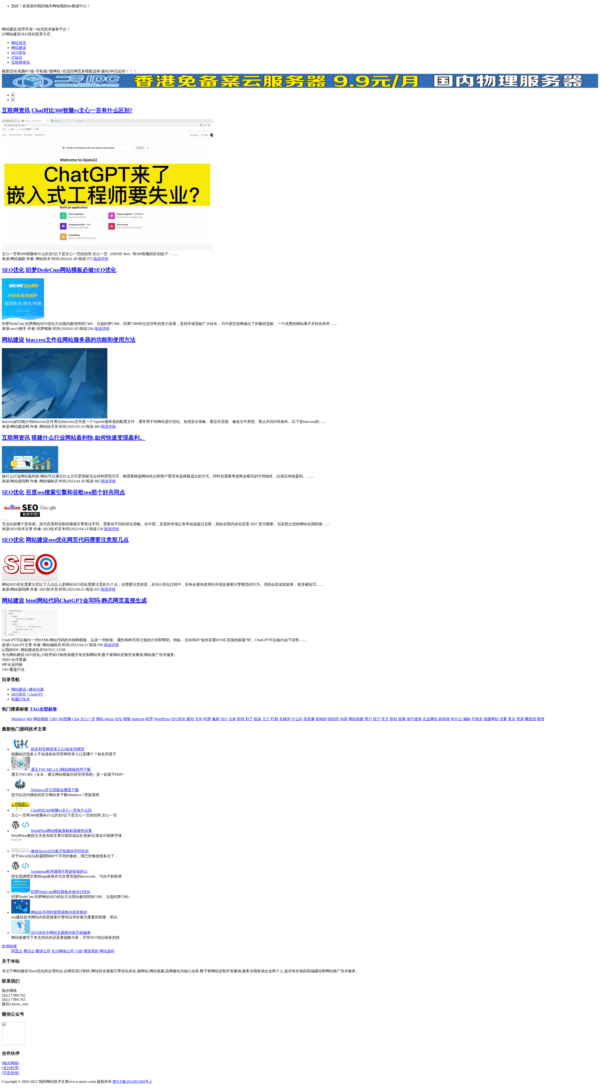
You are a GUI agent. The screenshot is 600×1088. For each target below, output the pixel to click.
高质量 (309, 719)
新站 (393, 719)
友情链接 (9, 946)
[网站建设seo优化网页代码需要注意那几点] (30, 580)
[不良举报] (10, 1073)
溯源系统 (90, 951)
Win (29, 719)
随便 (540, 719)
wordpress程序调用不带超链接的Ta (59, 871)
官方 (385, 719)
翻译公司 (43, 951)
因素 (402, 719)
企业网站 (430, 719)
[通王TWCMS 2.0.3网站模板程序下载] (21, 769)
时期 (207, 719)
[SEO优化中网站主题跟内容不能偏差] (21, 933)
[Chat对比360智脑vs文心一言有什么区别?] (108, 249)
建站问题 (36, 689)
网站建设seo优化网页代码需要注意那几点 (77, 540)
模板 (127, 719)
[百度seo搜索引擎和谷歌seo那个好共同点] (30, 520)
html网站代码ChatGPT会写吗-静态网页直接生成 (86, 600)
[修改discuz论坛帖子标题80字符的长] (21, 851)
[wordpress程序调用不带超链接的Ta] (21, 871)
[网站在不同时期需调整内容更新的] (21, 912)
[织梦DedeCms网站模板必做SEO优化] (23, 319)
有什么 (456, 719)
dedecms (138, 719)
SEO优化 (18, 53)
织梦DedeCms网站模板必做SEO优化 (71, 270)
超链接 (444, 719)
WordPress (162, 719)
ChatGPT (36, 694)
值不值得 (414, 719)
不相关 (477, 719)
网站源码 (106, 951)
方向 (198, 719)
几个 (266, 719)
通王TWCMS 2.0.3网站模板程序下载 (61, 769)
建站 (190, 719)
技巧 (376, 719)
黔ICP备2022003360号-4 (132, 1082)
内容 (344, 719)
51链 (78, 951)
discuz (109, 719)
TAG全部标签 (43, 709)
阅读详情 (100, 259)
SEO (224, 719)
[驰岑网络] (10, 1063)
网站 (100, 719)
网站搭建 (356, 719)
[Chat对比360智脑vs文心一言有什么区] (21, 810)
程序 (149, 719)
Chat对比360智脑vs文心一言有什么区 (61, 810)
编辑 (466, 719)
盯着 (274, 719)
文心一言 (87, 719)
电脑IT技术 (20, 699)
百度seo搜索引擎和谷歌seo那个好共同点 (75, 492)
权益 (257, 719)
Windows (18, 719)
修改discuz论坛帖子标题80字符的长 (60, 851)
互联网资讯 (20, 62)
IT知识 (16, 58)
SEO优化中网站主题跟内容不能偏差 (61, 933)
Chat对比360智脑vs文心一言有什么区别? (81, 110)
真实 (511, 719)
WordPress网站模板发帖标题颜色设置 (61, 831)
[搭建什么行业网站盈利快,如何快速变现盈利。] (30, 472)
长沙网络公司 (63, 951)
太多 (232, 719)
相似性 (333, 719)
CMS (53, 719)
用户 (368, 719)
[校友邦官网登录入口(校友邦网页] (21, 749)
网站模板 (40, 719)
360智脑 (64, 719)
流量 (503, 719)
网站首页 (18, 43)
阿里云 (16, 951)
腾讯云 (29, 951)
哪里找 (530, 719)
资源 (520, 719)
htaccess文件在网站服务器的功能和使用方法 (80, 340)
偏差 (215, 719)
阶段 (240, 719)
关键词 (284, 719)
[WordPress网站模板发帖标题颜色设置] (21, 831)
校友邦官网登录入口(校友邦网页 (58, 749)
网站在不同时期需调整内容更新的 (59, 912)
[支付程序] (10, 1068)
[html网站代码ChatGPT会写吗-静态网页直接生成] (30, 635)
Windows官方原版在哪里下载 (55, 790)
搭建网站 (491, 719)
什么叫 (297, 719)
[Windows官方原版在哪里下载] (21, 790)
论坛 (118, 719)
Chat (75, 719)
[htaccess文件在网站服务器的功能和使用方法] (55, 417)
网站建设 (18, 48)
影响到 (321, 719)
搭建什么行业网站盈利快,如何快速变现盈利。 (88, 438)
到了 (249, 719)
